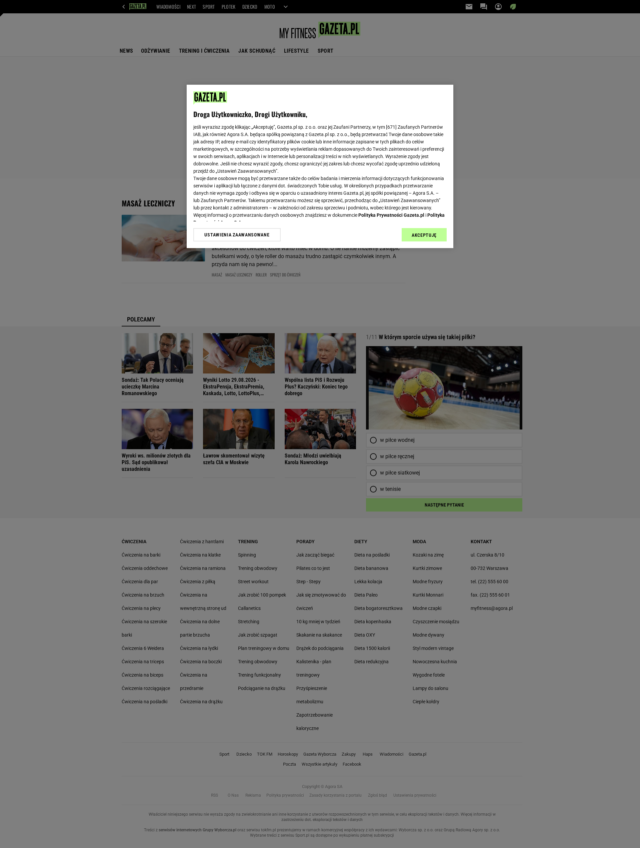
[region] (320, 166)
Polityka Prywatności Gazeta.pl (391, 215)
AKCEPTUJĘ (424, 235)
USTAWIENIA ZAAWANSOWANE (236, 234)
